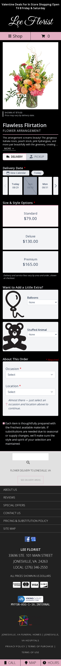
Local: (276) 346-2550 (30, 567)
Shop (17, 36)
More (7, 148)
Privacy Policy (15, 646)
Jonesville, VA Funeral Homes (22, 634)
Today (37, 172)
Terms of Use (30, 652)
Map (31, 662)
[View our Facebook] (27, 541)
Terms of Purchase (40, 646)
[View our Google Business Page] (33, 541)
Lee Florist (30, 22)
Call (11, 662)
